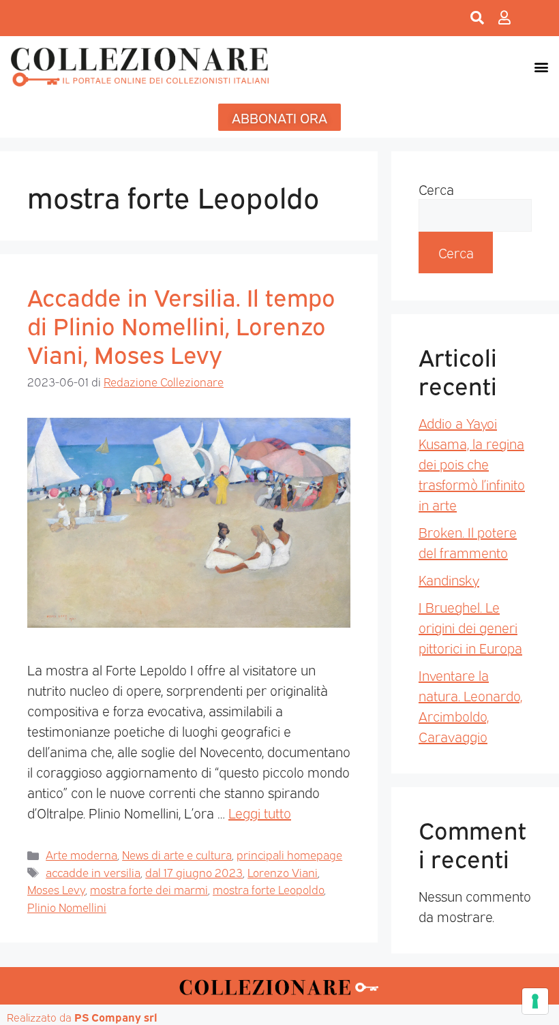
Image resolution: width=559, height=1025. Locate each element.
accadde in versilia (93, 872)
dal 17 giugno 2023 (194, 872)
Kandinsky (449, 579)
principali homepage (289, 854)
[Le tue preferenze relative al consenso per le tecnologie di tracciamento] (535, 1001)
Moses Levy (56, 889)
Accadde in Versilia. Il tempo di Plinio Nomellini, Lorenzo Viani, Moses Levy (181, 324)
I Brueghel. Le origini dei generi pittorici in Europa (470, 627)
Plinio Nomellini (66, 907)
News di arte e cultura (177, 854)
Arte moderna (81, 854)
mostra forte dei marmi (149, 889)
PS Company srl (115, 1016)
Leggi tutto (259, 812)
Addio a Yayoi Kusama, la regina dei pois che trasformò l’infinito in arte (472, 463)
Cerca (436, 189)
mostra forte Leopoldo (268, 889)
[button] (541, 66)
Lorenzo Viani (282, 872)
